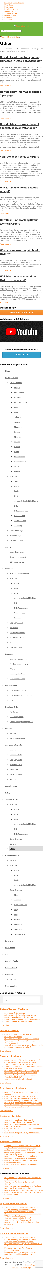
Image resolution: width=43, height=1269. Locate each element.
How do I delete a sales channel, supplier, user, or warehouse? (19, 126)
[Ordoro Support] (21, 26)
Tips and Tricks (10, 13)
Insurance (14, 628)
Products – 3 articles (10, 1116)
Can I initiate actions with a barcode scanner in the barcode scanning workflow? (23, 1046)
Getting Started (10, 15)
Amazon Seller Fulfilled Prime (26, 501)
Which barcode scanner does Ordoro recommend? (18, 278)
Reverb (17, 447)
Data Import (9, 7)
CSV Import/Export (17, 562)
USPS (16, 486)
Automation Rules (17, 637)
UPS (16, 496)
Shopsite (18, 437)
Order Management (18, 557)
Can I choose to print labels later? (18, 1079)
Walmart (17, 422)
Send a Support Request (14, 3)
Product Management (19, 664)
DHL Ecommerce (21, 511)
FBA (11, 700)
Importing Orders (17, 552)
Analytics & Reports (13, 745)
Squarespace (19, 457)
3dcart (17, 442)
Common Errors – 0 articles (14, 1233)
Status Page (26, 1268)
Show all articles (6, 1025)
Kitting (12, 669)
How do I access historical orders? (18, 1254)
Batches (13, 979)
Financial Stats (16, 755)
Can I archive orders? (13, 1037)
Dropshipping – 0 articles (13, 1088)
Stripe (16, 466)
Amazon (17, 397)
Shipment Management (19, 573)
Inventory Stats (16, 765)
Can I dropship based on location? (18, 1107)
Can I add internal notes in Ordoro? (18, 1120)
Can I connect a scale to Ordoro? (20, 156)
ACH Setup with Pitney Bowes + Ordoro (20, 1015)
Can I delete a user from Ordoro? (17, 1220)
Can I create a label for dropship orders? (20, 1096)
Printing (13, 642)
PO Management (16, 717)
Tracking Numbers (17, 633)
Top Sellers (14, 770)
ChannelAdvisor (20, 462)
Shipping (8, 19)
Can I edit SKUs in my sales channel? (19, 1122)
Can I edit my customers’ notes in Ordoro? (21, 1039)
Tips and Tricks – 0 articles (13, 1203)
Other (16, 37)
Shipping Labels (16, 623)
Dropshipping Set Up (18, 690)
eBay (16, 407)
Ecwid (16, 452)
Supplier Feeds (11, 961)
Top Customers (16, 774)
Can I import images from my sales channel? (22, 1133)
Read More (5, 85)
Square (17, 432)
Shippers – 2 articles (10, 1141)
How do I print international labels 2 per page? (21, 93)
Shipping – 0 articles (10, 1056)
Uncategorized (11, 986)
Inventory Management (19, 659)
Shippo (17, 481)
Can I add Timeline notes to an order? (19, 1035)
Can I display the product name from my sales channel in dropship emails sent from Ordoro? (23, 1104)
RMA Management (17, 738)
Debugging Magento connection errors (20, 1252)
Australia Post (20, 521)
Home (7, 371)
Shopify (17, 388)
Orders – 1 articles (9, 1030)
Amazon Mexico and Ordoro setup (18, 1021)
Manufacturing (11, 786)
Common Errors (10, 11)
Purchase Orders (11, 9)
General (13, 844)
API (6, 954)
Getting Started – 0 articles (14, 1009)
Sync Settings (15, 535)
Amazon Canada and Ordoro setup (18, 1017)
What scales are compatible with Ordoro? (20, 252)
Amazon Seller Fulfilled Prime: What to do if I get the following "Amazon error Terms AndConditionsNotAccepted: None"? (22, 1062)
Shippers (13, 476)
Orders (8, 547)
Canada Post (19, 516)
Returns (8, 728)
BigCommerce (20, 392)
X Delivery (18, 526)
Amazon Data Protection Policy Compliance (22, 1019)
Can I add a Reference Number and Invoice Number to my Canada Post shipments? (21, 1072)
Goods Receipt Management (21, 722)
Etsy (16, 412)
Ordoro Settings (16, 531)
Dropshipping (10, 5)
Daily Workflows (16, 540)
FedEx (16, 491)
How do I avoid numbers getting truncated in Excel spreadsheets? (21, 59)
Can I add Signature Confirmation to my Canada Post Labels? (20, 1076)
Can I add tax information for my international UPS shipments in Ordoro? (22, 1215)
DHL (16, 506)
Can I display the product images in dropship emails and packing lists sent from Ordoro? (22, 1099)
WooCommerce (20, 402)
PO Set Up (14, 712)
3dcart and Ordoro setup (14, 1013)
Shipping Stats (16, 760)
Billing (7, 793)
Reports (13, 779)
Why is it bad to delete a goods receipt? (19, 189)
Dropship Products (17, 674)
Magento (18, 427)
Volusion (17, 417)
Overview (13, 750)
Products (8, 17)
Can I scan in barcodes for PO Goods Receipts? (23, 1190)
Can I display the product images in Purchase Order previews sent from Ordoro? (22, 1187)
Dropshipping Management (21, 695)
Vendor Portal (11, 968)
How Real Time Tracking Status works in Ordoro (19, 222)
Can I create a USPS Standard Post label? (21, 1164)
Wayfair (17, 471)
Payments (9, 941)
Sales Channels (16, 383)
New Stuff (9, 974)
